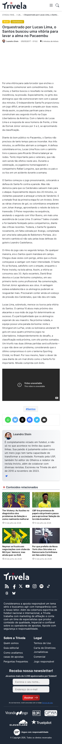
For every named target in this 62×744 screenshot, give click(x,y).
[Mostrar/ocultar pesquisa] (57, 5)
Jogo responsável (44, 661)
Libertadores (17, 22)
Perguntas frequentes (16, 661)
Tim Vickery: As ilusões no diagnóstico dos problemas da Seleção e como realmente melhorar (15, 514)
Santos (31, 408)
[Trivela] (14, 5)
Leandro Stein (22, 434)
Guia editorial (11, 647)
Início (6, 15)
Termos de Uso (42, 643)
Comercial (39, 656)
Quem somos (11, 643)
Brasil (6, 22)
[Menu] (51, 5)
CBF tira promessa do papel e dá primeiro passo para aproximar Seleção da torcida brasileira (46, 514)
